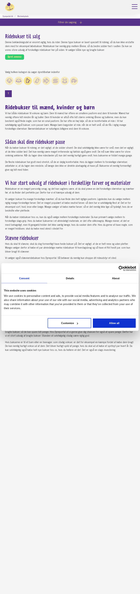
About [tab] (116, 278)
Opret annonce (15, 57)
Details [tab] (70, 278)
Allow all (114, 323)
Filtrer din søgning (67, 22)
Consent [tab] (24, 278)
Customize (67, 323)
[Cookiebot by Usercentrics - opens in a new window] (121, 268)
